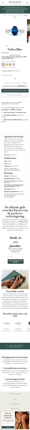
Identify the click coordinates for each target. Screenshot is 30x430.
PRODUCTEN (15, 408)
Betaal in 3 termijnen (15, 55)
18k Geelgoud (6, 64)
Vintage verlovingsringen (15, 15)
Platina (13, 64)
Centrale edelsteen (8, 67)
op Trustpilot (18, 109)
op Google (4, 109)
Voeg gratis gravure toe (15, 83)
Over (15, 399)
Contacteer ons (15, 394)
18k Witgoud (3, 64)
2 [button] (8, 45)
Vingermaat (5, 75)
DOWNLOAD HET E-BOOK (15, 261)
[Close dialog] (28, 412)
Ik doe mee (8, 427)
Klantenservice (15, 403)
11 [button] (23, 45)
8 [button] (18, 45)
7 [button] (16, 45)
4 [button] (11, 45)
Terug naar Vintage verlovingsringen (16, 346)
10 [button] (21, 45)
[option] (15, 10)
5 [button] (13, 45)
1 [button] (6, 45)
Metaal (8, 61)
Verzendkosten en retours (9, 370)
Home (4, 15)
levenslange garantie (9, 383)
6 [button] (14, 45)
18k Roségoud (10, 64)
